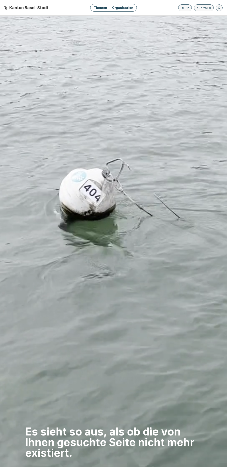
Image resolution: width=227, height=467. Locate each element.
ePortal (204, 8)
